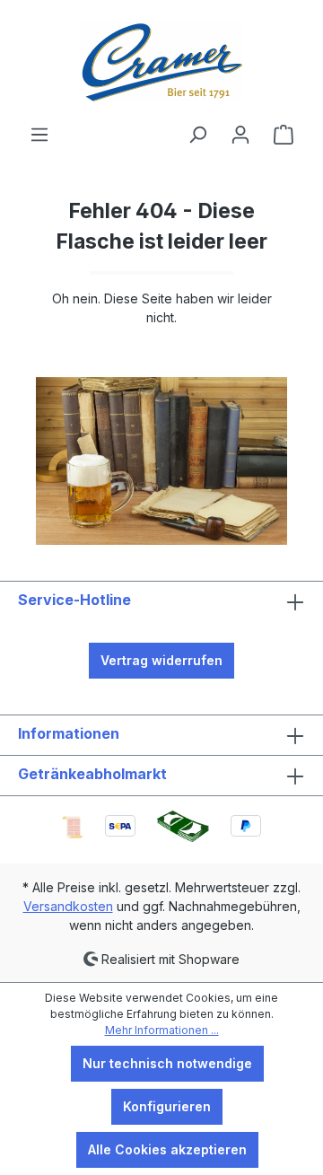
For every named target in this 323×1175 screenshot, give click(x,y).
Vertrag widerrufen (161, 660)
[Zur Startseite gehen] (161, 62)
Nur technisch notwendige (167, 1063)
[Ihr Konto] (240, 135)
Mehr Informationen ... (162, 1030)
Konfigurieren (167, 1106)
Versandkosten (68, 906)
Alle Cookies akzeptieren (167, 1149)
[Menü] (39, 135)
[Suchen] (197, 135)
